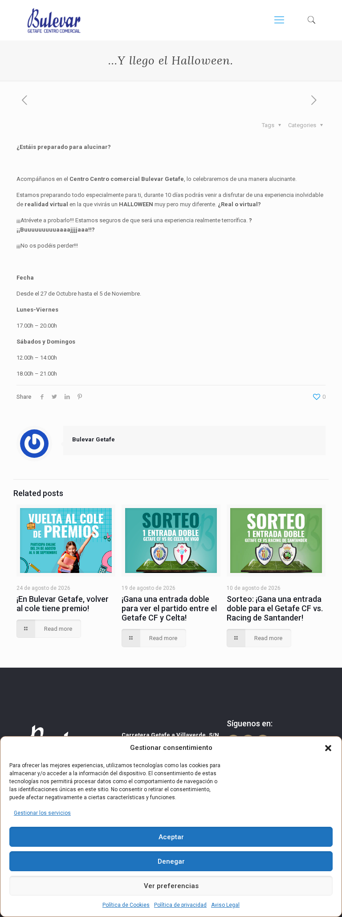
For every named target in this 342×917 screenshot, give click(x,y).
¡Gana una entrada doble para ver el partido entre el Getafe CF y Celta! (169, 608)
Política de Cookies (126, 905)
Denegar (171, 861)
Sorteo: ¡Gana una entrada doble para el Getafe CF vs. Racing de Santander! (275, 608)
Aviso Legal (225, 905)
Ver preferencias (171, 886)
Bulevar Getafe (93, 439)
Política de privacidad (180, 905)
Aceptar (171, 837)
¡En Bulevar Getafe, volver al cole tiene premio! (62, 603)
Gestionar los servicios (42, 813)
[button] (328, 748)
